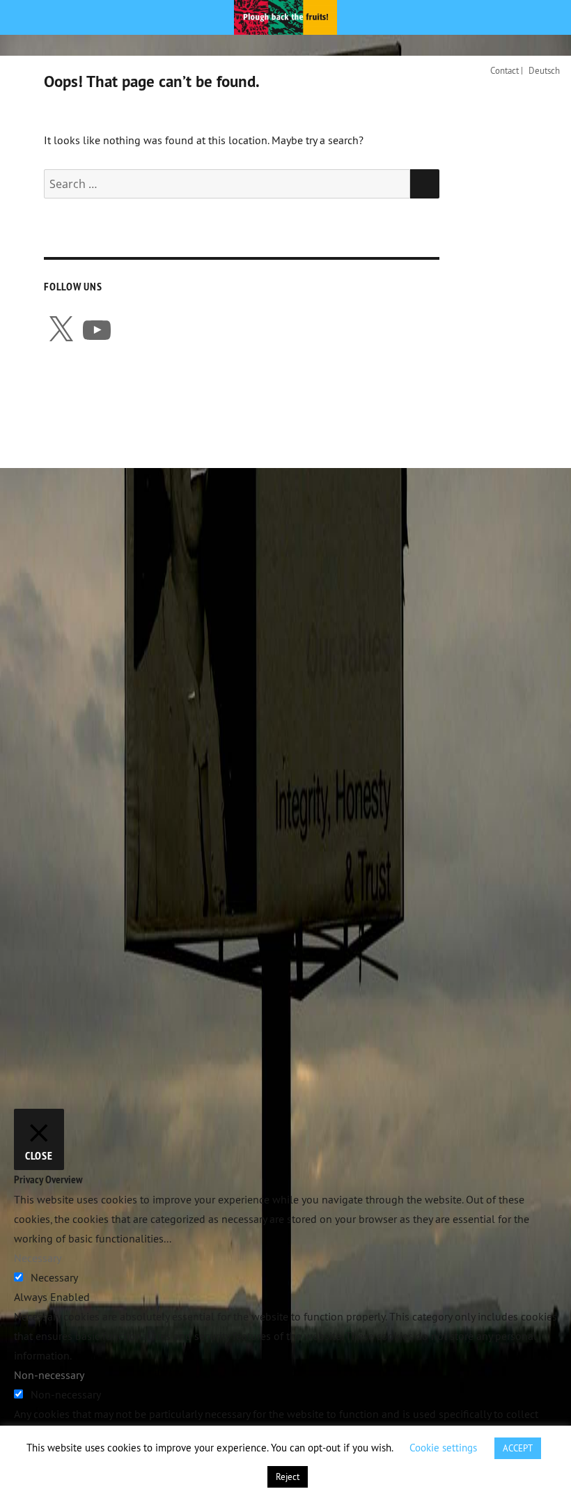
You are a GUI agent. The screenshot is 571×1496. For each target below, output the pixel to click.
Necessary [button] (37, 1258)
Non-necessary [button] (49, 1375)
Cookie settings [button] (443, 1447)
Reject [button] (287, 1476)
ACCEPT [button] (518, 1448)
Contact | (506, 70)
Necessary (54, 1277)
